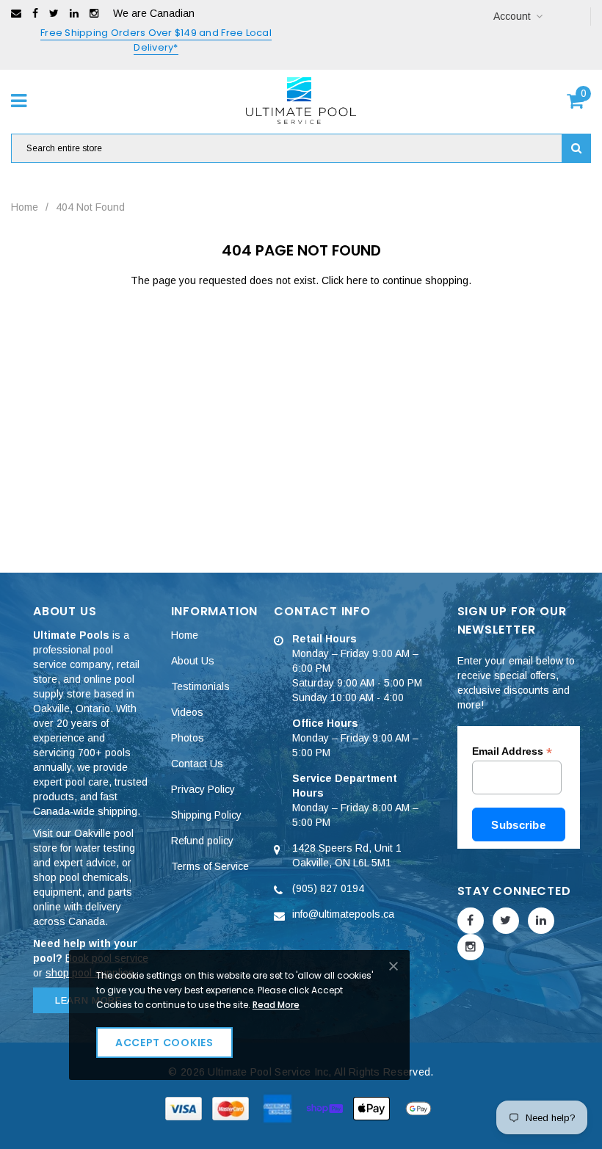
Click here (346, 280)
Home (24, 207)
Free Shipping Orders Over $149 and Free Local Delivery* (156, 40)
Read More (276, 1004)
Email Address (512, 751)
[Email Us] (16, 13)
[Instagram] (94, 13)
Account (512, 16)
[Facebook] (35, 13)
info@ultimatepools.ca (343, 914)
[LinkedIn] (74, 13)
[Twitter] (54, 13)
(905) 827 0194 (328, 888)
